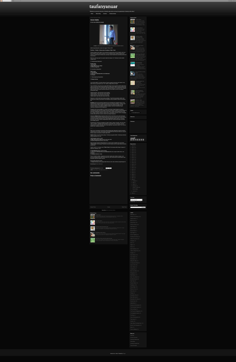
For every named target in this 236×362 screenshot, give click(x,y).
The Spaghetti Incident (134, 313)
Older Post (124, 207)
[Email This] (106, 168)
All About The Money (134, 216)
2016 (133, 162)
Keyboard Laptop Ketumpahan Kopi (102, 226)
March (134, 184)
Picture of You (133, 289)
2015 (133, 164)
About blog (98, 13)
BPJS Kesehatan (139, 62)
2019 (133, 157)
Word (131, 327)
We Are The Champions (135, 325)
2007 (133, 177)
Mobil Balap (132, 274)
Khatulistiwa (132, 258)
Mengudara (132, 272)
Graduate (132, 240)
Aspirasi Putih (133, 218)
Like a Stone (132, 266)
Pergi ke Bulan (133, 282)
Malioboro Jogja (139, 99)
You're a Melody (133, 329)
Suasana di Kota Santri (134, 305)
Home (92, 13)
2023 (133, 150)
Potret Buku (132, 341)
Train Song (132, 319)
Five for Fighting (133, 234)
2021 (133, 154)
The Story (132, 315)
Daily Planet (132, 226)
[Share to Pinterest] (111, 168)
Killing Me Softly (133, 260)
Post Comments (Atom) (111, 210)
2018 (133, 159)
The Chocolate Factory (134, 307)
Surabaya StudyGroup (134, 343)
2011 (133, 170)
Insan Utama (95, 169)
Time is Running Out (134, 317)
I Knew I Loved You (136, 187)
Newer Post (93, 207)
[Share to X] (108, 168)
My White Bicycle (133, 278)
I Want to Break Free (134, 250)
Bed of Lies (132, 220)
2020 (133, 155)
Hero (131, 242)
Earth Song (132, 228)
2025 (133, 147)
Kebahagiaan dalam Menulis (101, 232)
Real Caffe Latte (133, 297)
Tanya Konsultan (133, 345)
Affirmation (132, 214)
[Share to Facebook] (109, 168)
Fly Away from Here (134, 236)
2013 (133, 167)
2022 (133, 152)
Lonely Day (132, 268)
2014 (133, 165)
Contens (105, 13)
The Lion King (133, 309)
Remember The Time (134, 299)
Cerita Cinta (132, 222)
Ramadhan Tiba (133, 295)
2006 (133, 179)
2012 (133, 169)
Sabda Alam (132, 303)
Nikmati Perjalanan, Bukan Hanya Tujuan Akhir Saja (140, 91)
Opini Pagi (132, 280)
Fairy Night (132, 232)
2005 (133, 193)
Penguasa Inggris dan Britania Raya (140, 82)
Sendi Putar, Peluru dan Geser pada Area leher (104, 238)
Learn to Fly (105, 169)
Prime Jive (132, 290)
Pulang (131, 293)
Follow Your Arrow (133, 238)
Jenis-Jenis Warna (99, 220)
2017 (133, 160)
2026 (133, 145)
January (134, 191)
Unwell (131, 321)
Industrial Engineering (134, 339)
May (134, 182)
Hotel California (133, 248)
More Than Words (133, 276)
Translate (139, 201)
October (134, 180)
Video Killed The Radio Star (135, 323)
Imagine (132, 252)
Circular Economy (133, 337)
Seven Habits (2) (99, 163)
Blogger (124, 353)
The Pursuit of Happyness (135, 311)
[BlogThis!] (107, 168)
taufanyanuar (103, 6)
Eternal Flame (133, 230)
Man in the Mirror (133, 270)
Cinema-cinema (112, 13)
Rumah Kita (132, 301)
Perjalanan (132, 284)
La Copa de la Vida (134, 262)
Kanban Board (98, 214)
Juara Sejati (100, 169)
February (135, 185)
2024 (133, 149)
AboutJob (132, 335)
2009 (133, 174)
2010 (133, 172)
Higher (131, 244)
